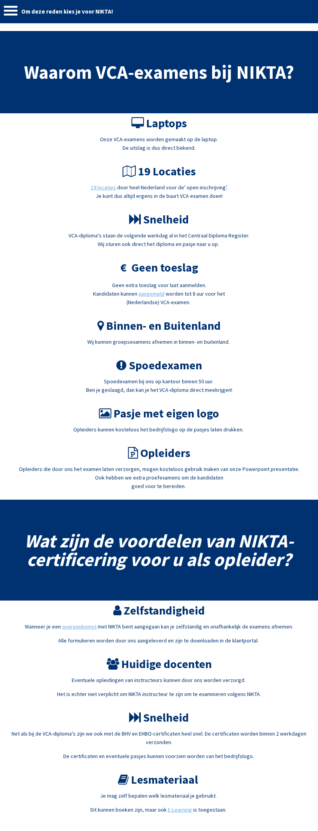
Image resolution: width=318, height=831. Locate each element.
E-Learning (180, 809)
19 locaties (103, 187)
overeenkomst (79, 626)
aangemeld (151, 293)
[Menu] (10, 12)
